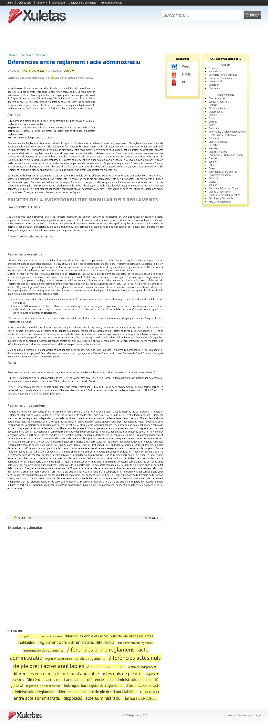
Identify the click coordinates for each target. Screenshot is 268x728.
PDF (185, 82)
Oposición (214, 84)
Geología (213, 178)
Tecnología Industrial (220, 175)
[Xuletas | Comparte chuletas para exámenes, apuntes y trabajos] (36, 25)
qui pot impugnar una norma (40, 636)
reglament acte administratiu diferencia (76, 642)
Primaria (213, 68)
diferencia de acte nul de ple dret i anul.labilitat (97, 691)
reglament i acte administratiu (43, 686)
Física (212, 118)
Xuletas (232, 715)
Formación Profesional (221, 78)
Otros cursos (215, 88)
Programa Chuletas (111, 2)
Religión (213, 185)
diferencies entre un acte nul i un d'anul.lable (56, 673)
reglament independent (142, 667)
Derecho (39, 55)
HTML (186, 74)
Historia (213, 105)
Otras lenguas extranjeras (223, 171)
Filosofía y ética (217, 108)
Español (213, 161)
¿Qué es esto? (24, 2)
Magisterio (214, 148)
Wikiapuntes (133, 715)
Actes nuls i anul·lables (106, 666)
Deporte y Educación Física (223, 188)
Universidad (215, 81)
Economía (214, 138)
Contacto (242, 715)
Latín (211, 165)
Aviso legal (255, 715)
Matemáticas (216, 111)
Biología (213, 115)
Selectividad (58, 2)
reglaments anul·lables (58, 659)
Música (212, 181)
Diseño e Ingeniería (219, 191)
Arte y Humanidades (220, 201)
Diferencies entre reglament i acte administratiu (73, 62)
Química (213, 121)
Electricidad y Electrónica (222, 135)
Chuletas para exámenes (82, 2)
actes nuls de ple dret (122, 673)
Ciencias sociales (218, 141)
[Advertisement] (134, 39)
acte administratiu (103, 698)
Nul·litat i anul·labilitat (140, 698)
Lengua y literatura (219, 101)
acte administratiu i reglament (135, 643)
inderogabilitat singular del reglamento (93, 685)
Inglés (212, 125)
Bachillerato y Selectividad (223, 74)
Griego (212, 168)
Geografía (214, 128)
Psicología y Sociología (221, 198)
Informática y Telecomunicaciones (227, 131)
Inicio (10, 2)
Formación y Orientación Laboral (226, 155)
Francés (213, 158)
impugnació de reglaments (43, 650)
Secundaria (215, 71)
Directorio (41, 2)
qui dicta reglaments (90, 658)
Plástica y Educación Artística (224, 195)
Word (186, 66)
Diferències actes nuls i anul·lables (55, 679)
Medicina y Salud (218, 151)
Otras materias (217, 98)
